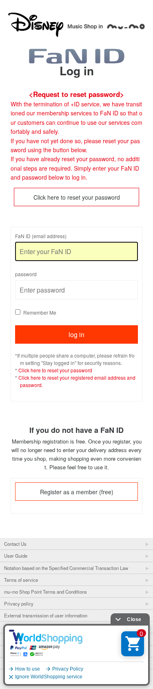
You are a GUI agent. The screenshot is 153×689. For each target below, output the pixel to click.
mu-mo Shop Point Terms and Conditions (45, 591)
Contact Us (15, 543)
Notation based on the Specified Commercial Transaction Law (66, 568)
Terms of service (21, 579)
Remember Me (39, 312)
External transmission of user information (45, 615)
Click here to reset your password (76, 197)
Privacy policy (18, 603)
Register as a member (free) (76, 492)
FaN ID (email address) (41, 235)
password (26, 273)
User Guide (15, 555)
